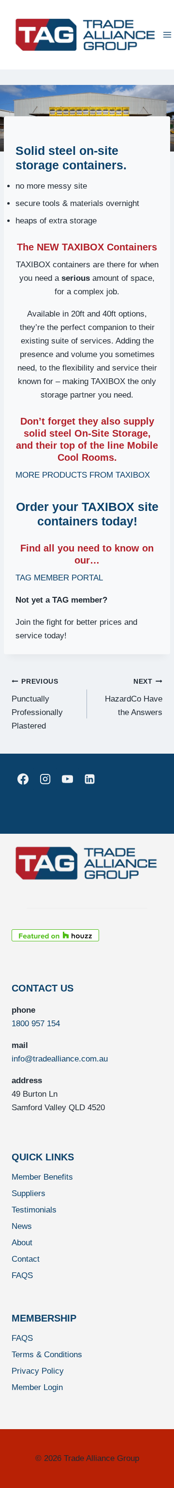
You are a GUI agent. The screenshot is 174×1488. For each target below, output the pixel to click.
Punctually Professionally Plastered (37, 704)
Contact (26, 1259)
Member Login (37, 1387)
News (22, 1226)
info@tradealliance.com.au (60, 1058)
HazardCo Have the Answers (133, 697)
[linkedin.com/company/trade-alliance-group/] (90, 779)
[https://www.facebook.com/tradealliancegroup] (23, 779)
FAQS (22, 1275)
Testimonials (34, 1209)
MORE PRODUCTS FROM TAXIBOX (82, 475)
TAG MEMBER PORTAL (59, 577)
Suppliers (28, 1193)
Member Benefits (42, 1177)
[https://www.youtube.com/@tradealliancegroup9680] (67, 779)
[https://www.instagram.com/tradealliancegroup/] (45, 779)
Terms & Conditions (47, 1354)
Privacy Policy (38, 1371)
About (22, 1242)
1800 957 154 (36, 1023)
